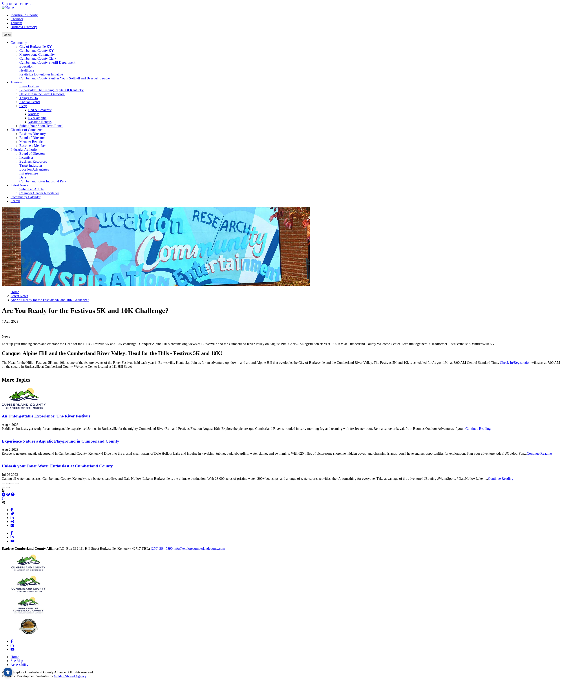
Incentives (26, 157)
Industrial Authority (24, 15)
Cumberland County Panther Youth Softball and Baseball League (64, 78)
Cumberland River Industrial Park (42, 181)
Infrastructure (28, 173)
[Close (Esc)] (3, 483)
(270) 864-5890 (162, 548)
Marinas (33, 114)
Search (15, 201)
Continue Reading (478, 428)
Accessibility (19, 665)
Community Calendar (25, 197)
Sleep (23, 106)
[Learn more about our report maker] (13, 494)
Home (15, 657)
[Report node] (3, 490)
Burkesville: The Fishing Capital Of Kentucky (51, 90)
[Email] (12, 525)
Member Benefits (31, 141)
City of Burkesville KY (35, 46)
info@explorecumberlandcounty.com (199, 548)
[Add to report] (4, 494)
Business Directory (24, 27)
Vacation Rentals (39, 122)
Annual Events (29, 102)
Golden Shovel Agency (70, 676)
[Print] (12, 521)
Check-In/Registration (515, 362)
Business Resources (33, 161)
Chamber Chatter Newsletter (39, 193)
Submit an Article (31, 189)
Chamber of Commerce (27, 130)
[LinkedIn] (12, 517)
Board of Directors (32, 138)
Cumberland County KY (36, 50)
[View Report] (8, 494)
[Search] (3, 498)
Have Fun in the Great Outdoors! (42, 94)
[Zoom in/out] (16, 483)
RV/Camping (37, 118)
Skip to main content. (16, 4)
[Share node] (3, 502)
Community (19, 42)
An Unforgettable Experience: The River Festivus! (46, 416)
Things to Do (28, 98)
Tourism (16, 23)
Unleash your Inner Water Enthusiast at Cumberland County (57, 466)
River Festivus (29, 86)
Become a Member (32, 145)
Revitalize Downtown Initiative (41, 74)
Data (22, 177)
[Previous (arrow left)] (3, 487)
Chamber (17, 19)
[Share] (8, 483)
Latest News (19, 185)
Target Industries (30, 165)
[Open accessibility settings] (8, 672)
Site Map (17, 661)
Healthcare (26, 70)
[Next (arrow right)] (8, 487)
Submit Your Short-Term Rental (41, 126)
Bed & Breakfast (39, 110)
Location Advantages (34, 169)
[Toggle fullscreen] (12, 483)
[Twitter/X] (12, 513)
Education (26, 66)
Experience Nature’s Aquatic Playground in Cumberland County (60, 441)
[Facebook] (12, 509)
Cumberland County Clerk (37, 58)
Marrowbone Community (37, 54)
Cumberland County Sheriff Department (47, 62)
